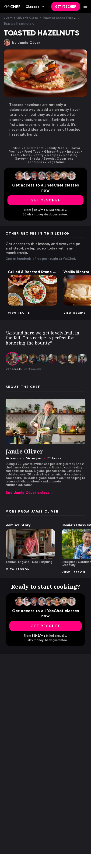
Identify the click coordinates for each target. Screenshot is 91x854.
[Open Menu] (85, 6)
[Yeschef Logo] (12, 6)
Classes (32, 6)
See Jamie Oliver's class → (30, 492)
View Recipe (19, 312)
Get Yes (65, 7)
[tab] (12, 358)
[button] (32, 290)
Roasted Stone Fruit (58, 18)
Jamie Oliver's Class (22, 18)
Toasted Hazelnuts (17, 24)
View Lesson (18, 569)
